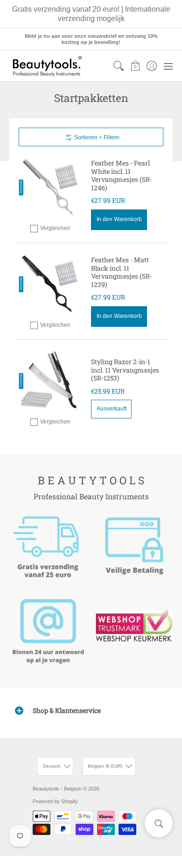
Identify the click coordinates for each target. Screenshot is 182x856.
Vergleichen (55, 228)
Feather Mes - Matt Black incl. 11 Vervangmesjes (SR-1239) (121, 272)
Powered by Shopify (55, 801)
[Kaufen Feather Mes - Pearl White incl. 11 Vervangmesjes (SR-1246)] (50, 187)
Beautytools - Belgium (57, 788)
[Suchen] (119, 65)
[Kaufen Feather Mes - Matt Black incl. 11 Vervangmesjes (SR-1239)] (50, 284)
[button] (135, 65)
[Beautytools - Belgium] (46, 65)
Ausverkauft (111, 408)
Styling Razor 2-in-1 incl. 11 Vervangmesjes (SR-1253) (125, 369)
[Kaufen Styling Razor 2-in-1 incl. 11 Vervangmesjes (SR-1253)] (50, 380)
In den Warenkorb (119, 219)
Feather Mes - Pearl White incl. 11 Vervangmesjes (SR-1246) (121, 175)
